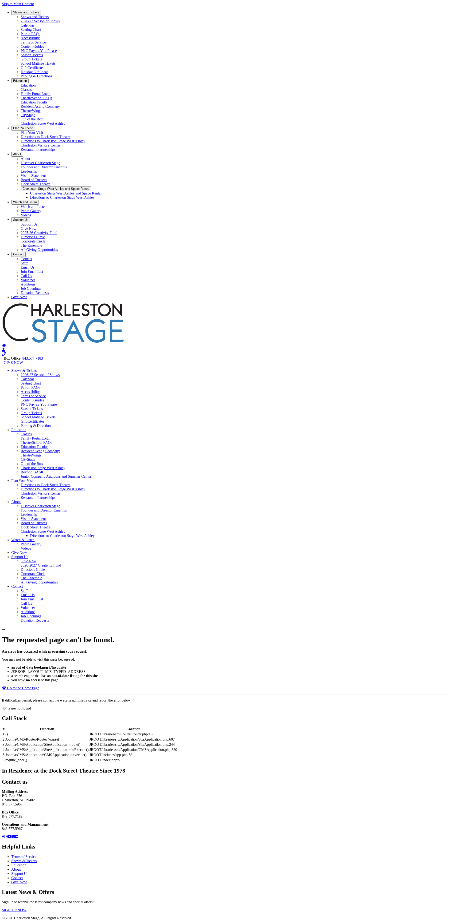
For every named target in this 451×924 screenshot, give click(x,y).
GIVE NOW (13, 363)
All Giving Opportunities (39, 250)
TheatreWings (31, 111)
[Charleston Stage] (63, 341)
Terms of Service (33, 42)
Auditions (28, 284)
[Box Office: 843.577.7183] (4, 354)
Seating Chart (31, 30)
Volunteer (28, 280)
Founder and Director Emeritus (44, 167)
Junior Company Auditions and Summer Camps (56, 476)
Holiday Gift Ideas (34, 72)
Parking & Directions (36, 76)
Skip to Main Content (18, 4)
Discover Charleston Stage (40, 163)
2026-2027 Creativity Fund (41, 565)
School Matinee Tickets (38, 63)
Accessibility (30, 38)
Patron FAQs (30, 34)
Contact (18, 254)
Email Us (28, 267)
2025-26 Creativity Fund (39, 233)
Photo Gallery (31, 211)
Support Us (20, 220)
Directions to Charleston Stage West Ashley (53, 141)
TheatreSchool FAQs (36, 98)
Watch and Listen (25, 202)
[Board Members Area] (3, 350)
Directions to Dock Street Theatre (45, 137)
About (17, 154)
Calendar (27, 25)
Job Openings (31, 288)
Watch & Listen (23, 540)
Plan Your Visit (23, 128)
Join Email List (32, 272)
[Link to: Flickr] (16, 836)
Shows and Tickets (26, 12)
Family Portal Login (36, 94)
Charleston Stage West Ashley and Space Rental (56, 188)
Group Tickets (31, 59)
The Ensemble (31, 245)
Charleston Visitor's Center (40, 145)
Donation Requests (35, 293)
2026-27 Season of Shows (40, 21)
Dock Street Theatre (36, 184)
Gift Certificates (32, 68)
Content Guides (32, 46)
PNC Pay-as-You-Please (39, 51)
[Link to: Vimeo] (13, 836)
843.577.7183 (32, 358)
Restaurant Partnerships (38, 149)
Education (20, 81)
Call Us (26, 276)
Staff (24, 263)
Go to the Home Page (22, 688)
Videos (26, 215)
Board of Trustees (34, 180)
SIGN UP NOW (14, 910)
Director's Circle (33, 237)
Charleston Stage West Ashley (43, 123)
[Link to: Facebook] (3, 836)
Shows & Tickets (24, 371)
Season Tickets (32, 55)
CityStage (28, 115)
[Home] (4, 346)
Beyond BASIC (33, 472)
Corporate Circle (33, 241)
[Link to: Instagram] (6, 836)
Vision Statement (33, 176)
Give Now (28, 228)
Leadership (29, 171)
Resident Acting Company (40, 106)
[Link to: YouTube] (10, 836)
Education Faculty (34, 102)
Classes (26, 89)
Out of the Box (32, 119)
